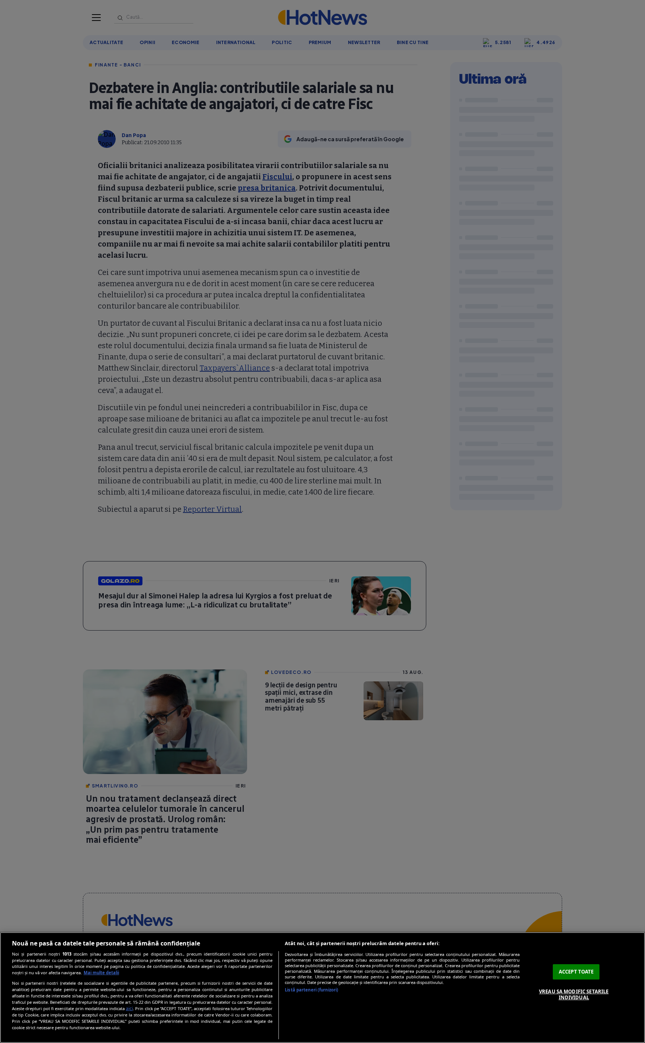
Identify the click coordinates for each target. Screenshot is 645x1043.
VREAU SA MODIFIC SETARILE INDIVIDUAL (573, 994)
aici (129, 1008)
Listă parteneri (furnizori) (311, 990)
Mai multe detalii (101, 972)
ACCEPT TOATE (576, 971)
